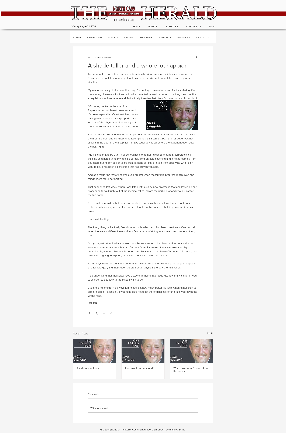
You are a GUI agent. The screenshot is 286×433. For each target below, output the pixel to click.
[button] (209, 37)
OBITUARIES (183, 37)
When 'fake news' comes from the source (191, 370)
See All (210, 333)
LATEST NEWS (94, 37)
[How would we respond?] (143, 351)
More (198, 37)
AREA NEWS (145, 37)
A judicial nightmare (88, 368)
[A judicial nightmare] (94, 351)
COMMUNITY (164, 37)
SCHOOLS (113, 37)
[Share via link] (111, 313)
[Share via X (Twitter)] (96, 313)
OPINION (128, 37)
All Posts (77, 37)
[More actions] (196, 57)
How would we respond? (139, 368)
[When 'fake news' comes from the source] (191, 351)
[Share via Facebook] (89, 313)
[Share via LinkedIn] (103, 313)
